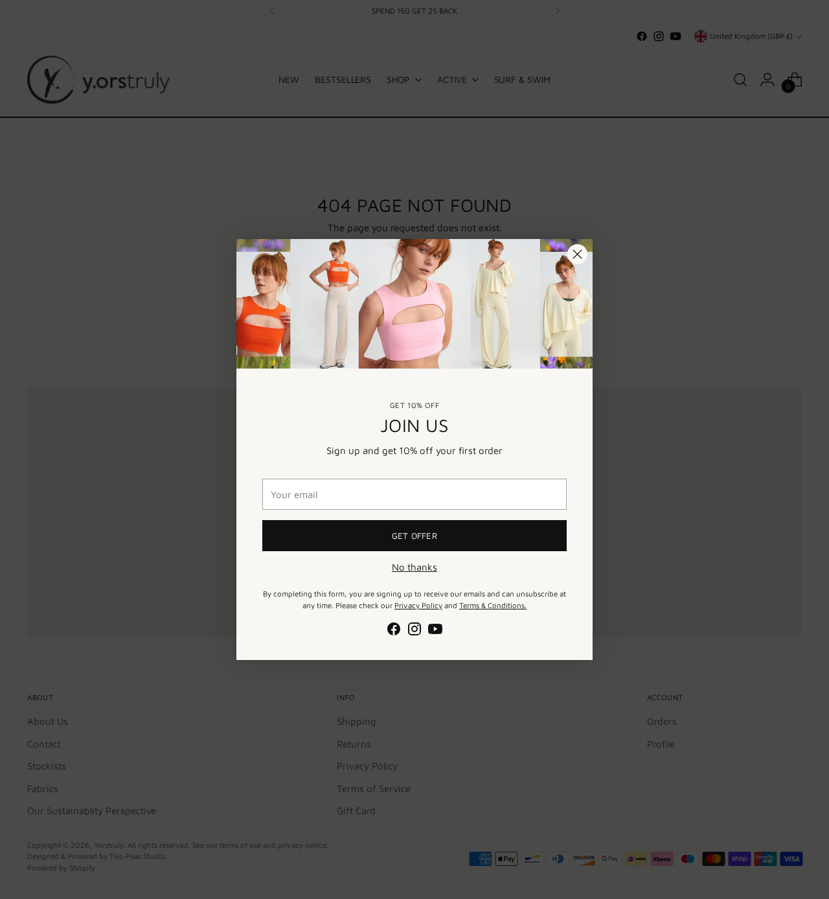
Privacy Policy (418, 605)
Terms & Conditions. (493, 605)
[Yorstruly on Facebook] (394, 631)
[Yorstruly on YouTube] (435, 631)
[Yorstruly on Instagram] (414, 631)
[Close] (577, 254)
